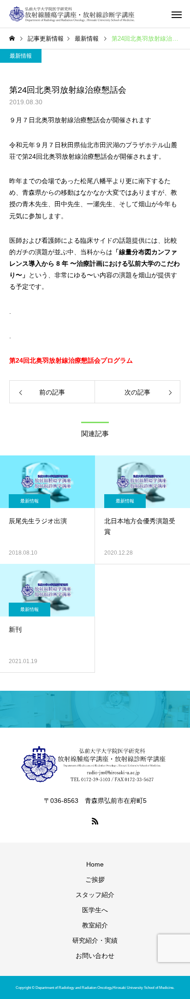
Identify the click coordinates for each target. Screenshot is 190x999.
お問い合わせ (95, 955)
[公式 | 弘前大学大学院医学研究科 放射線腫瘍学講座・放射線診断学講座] (72, 13)
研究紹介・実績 (95, 940)
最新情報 (21, 56)
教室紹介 (95, 925)
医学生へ (95, 910)
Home (95, 864)
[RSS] (95, 821)
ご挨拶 (95, 879)
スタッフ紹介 (95, 894)
